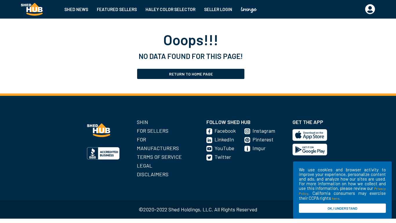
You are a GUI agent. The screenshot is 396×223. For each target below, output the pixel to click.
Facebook (225, 130)
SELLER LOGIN (218, 9)
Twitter (223, 157)
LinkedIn (224, 139)
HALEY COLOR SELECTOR (170, 9)
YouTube (224, 148)
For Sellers (152, 130)
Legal (144, 165)
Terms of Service (159, 157)
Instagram (264, 130)
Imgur (259, 148)
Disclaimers (152, 174)
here (335, 198)
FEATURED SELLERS (117, 9)
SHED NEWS (76, 9)
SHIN (142, 122)
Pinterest (263, 139)
